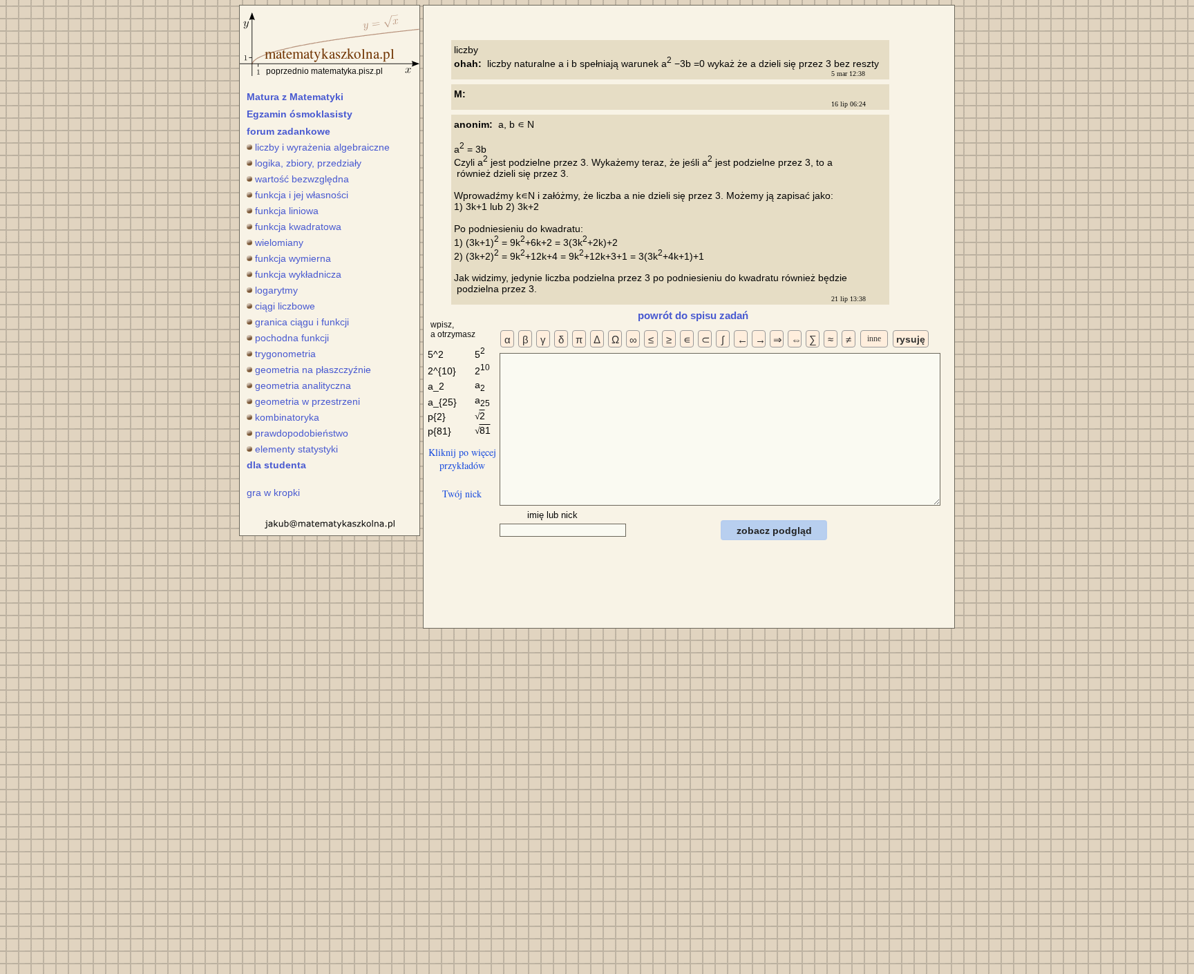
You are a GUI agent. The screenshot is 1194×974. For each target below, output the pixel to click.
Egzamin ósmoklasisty (299, 114)
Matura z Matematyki (295, 96)
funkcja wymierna (293, 258)
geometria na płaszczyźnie (313, 369)
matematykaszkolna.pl (330, 53)
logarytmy (276, 290)
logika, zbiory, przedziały (308, 163)
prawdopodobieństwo (301, 433)
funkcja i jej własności (301, 194)
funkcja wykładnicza (298, 274)
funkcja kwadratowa (298, 226)
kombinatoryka (287, 417)
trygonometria (285, 353)
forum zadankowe (288, 131)
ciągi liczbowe (285, 306)
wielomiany (279, 242)
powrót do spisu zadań (693, 315)
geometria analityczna (303, 385)
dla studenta (276, 464)
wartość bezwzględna (302, 178)
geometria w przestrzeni (307, 401)
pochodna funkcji (292, 337)
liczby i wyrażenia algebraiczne (322, 147)
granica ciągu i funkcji (302, 321)
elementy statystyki (296, 449)
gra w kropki (273, 492)
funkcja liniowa (287, 210)
